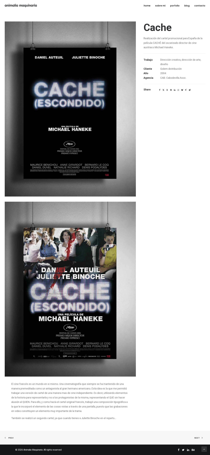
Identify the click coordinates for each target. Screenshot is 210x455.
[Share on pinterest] (171, 90)
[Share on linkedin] (174, 90)
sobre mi (160, 5)
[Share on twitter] (163, 90)
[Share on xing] (185, 90)
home (147, 5)
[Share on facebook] (159, 90)
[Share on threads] (167, 90)
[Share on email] (189, 90)
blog (187, 5)
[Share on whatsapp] (178, 90)
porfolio (175, 5)
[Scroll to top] (204, 448)
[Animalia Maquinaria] (21, 5)
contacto (199, 5)
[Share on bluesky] (182, 90)
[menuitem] (148, 5)
